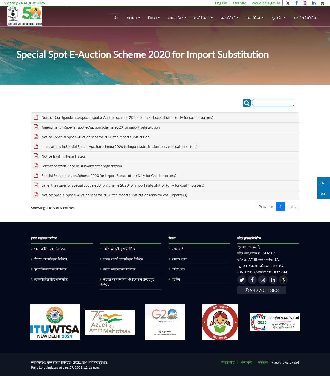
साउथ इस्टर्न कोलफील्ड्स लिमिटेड (123, 259)
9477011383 (264, 290)
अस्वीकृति (246, 362)
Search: (237, 102)
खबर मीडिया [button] (253, 18)
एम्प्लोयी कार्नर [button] (202, 18)
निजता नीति (228, 362)
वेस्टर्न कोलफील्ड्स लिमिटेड (119, 269)
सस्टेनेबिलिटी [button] (228, 18)
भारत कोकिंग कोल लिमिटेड (49, 249)
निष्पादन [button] (153, 18)
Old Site (239, 2)
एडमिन (176, 279)
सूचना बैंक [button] (277, 18)
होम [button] (116, 18)
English (221, 2)
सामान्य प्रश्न (179, 259)
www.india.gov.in (266, 2)
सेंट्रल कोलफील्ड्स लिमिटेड (50, 259)
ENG (324, 182)
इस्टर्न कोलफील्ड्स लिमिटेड (50, 269)
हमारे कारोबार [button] (176, 18)
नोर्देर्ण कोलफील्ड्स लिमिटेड (119, 249)
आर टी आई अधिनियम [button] (305, 18)
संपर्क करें (177, 249)
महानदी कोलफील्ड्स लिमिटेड (51, 279)
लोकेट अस (178, 269)
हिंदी (324, 193)
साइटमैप (263, 362)
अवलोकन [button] (132, 18)
